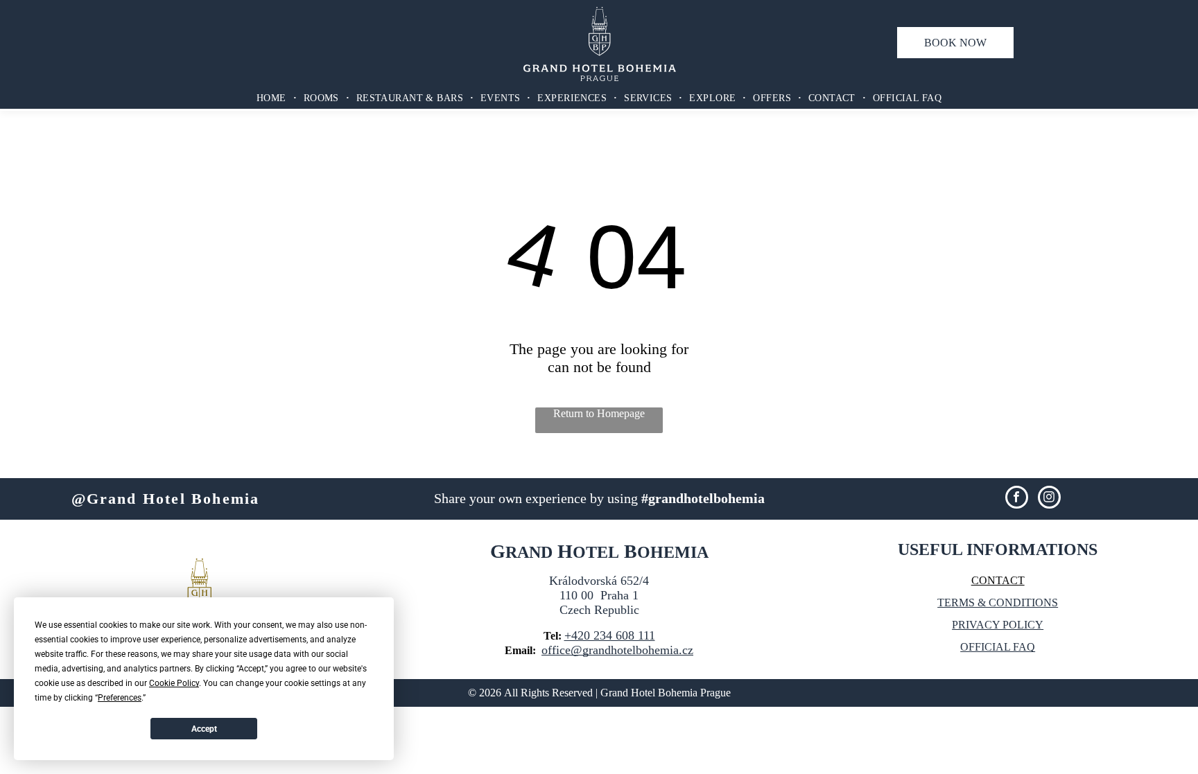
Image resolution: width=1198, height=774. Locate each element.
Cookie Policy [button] (174, 683)
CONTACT (998, 580)
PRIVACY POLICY (997, 625)
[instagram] (1049, 499)
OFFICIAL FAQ (997, 647)
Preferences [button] (119, 698)
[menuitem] (273, 98)
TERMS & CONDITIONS (997, 602)
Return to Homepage (599, 413)
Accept (204, 729)
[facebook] (1016, 499)
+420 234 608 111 (609, 635)
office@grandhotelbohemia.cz (617, 650)
